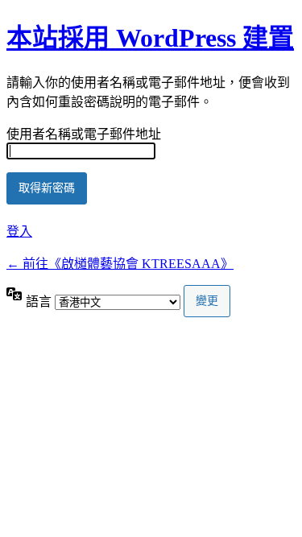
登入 (19, 231)
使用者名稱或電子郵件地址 (83, 134)
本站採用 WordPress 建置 (150, 37)
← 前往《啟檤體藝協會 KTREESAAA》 (120, 264)
